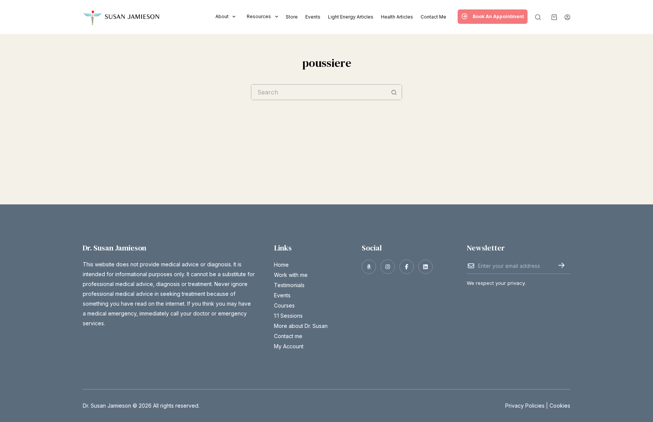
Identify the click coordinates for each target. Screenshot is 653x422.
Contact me (433, 17)
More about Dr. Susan (301, 326)
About (222, 16)
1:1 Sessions (288, 315)
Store (292, 17)
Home (281, 264)
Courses (284, 305)
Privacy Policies (525, 405)
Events (312, 17)
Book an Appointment (498, 16)
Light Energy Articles (350, 17)
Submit (561, 265)
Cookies (559, 405)
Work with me (291, 275)
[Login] (567, 17)
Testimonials (289, 285)
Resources (259, 16)
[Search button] (394, 92)
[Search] (538, 17)
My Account (288, 346)
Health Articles (397, 17)
